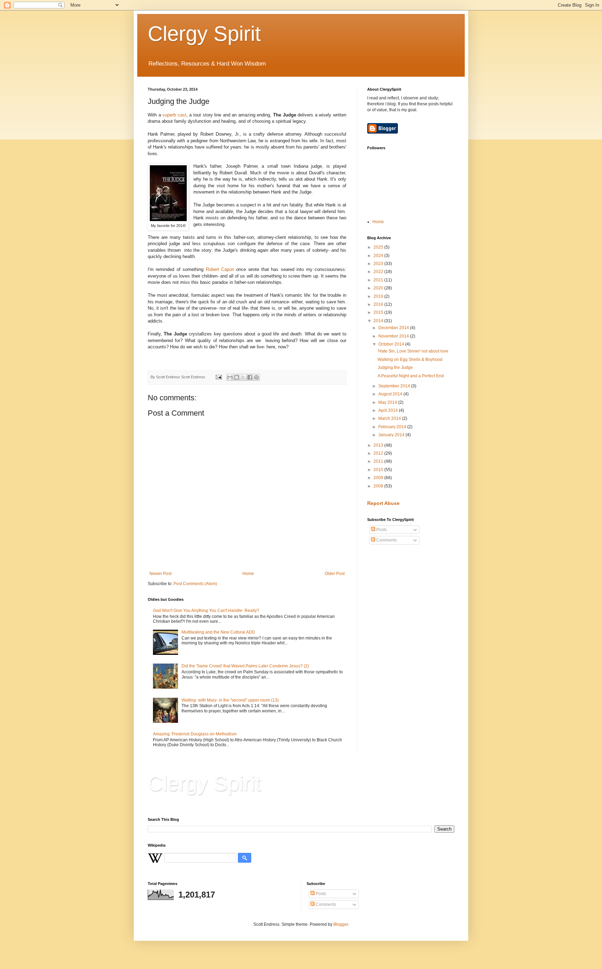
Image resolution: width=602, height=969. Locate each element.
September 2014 (394, 386)
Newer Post (160, 573)
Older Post (335, 573)
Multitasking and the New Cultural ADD (218, 632)
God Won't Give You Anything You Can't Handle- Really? (206, 610)
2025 (378, 247)
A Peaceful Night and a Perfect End (411, 375)
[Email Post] (218, 377)
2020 (378, 288)
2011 (378, 461)
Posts (381, 529)
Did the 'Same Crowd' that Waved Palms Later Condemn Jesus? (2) (245, 666)
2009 (378, 477)
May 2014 (388, 402)
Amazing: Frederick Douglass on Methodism (195, 734)
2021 (378, 280)
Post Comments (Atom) (195, 583)
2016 (378, 304)
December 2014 (394, 327)
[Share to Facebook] (249, 377)
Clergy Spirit (204, 33)
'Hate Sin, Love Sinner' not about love (413, 351)
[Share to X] (243, 377)
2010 (378, 469)
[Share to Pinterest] (256, 377)
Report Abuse (383, 503)
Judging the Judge (395, 367)
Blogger (340, 924)
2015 (378, 312)
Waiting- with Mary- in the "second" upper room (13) (230, 700)
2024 (378, 255)
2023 (378, 263)
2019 (378, 296)
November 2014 (394, 336)
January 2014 (392, 434)
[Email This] (229, 377)
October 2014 (391, 344)
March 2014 (390, 418)
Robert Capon (221, 269)
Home (248, 573)
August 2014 (390, 394)
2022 (378, 271)
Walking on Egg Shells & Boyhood (410, 359)
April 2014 (388, 410)
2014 (378, 320)
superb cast (174, 115)
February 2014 (392, 426)
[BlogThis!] (236, 377)
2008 (378, 486)
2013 (378, 445)
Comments (386, 540)
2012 (378, 453)
